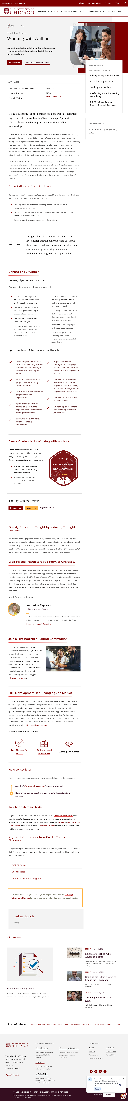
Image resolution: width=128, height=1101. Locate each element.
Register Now (14, 62)
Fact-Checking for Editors (102, 81)
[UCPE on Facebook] (100, 1071)
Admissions (93, 1055)
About (81, 3)
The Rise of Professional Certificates (107, 1024)
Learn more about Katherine (38, 624)
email (61, 822)
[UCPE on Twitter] (91, 1071)
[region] (108, 1082)
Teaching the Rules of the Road (98, 999)
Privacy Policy (111, 1051)
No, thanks (98, 1094)
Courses (40, 1062)
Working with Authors (100, 87)
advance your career (17, 678)
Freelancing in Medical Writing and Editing (104, 95)
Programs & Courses (47, 11)
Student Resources (96, 1059)
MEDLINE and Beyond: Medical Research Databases (103, 103)
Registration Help (47, 508)
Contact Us (110, 1047)
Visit (117, 3)
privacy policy (27, 1097)
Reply (97, 1089)
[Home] (19, 11)
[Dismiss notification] (124, 1078)
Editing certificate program (36, 725)
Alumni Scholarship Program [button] (26, 878)
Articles (111, 11)
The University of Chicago (13, 3)
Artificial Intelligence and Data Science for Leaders (49, 1024)
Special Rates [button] (18, 871)
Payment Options (53, 96)
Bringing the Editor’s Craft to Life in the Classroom (100, 978)
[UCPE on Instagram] (105, 1071)
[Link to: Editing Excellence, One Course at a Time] (74, 953)
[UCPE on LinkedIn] (96, 1071)
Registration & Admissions (72, 11)
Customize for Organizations (37, 63)
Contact (108, 3)
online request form (46, 826)
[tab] (47, 864)
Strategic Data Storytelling (81, 1024)
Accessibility (110, 1055)
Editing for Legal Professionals (104, 75)
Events (120, 11)
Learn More (31, 508)
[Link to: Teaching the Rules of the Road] (74, 996)
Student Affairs (94, 3)
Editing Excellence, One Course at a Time (98, 955)
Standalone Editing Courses (21, 988)
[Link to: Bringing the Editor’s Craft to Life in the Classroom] (74, 976)
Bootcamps (42, 1073)
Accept (108, 1094)
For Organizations (97, 11)
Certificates (42, 1048)
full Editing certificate (63, 816)
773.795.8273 (13, 1075)
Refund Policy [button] (19, 865)
